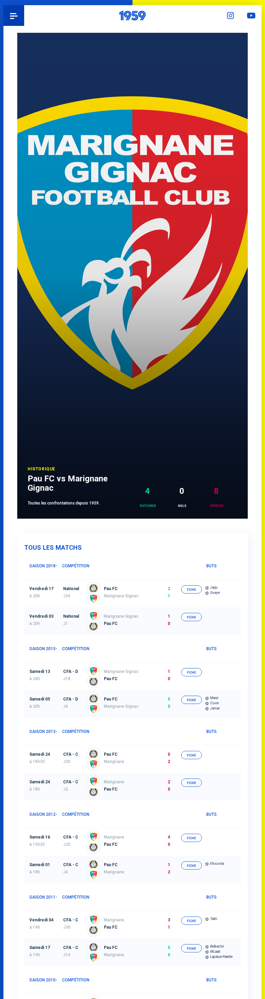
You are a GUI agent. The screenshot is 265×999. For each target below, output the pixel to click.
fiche (191, 589)
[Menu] (13, 15)
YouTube (251, 15)
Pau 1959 (24, 15)
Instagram (230, 15)
